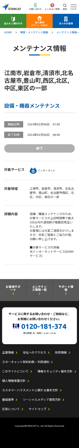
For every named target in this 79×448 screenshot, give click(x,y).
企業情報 (8, 352)
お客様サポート (13, 288)
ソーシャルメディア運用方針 (42, 399)
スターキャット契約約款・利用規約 (25, 362)
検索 (65, 9)
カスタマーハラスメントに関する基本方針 (30, 390)
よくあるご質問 (52, 9)
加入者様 (39, 24)
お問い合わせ (35, 9)
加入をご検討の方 (13, 23)
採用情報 (61, 352)
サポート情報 (66, 288)
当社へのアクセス (34, 352)
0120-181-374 (43, 326)
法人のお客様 (66, 23)
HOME (8, 32)
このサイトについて (15, 371)
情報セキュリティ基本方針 (55, 371)
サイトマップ (37, 409)
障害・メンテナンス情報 (34, 32)
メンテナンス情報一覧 (39, 288)
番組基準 (8, 399)
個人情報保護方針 (14, 380)
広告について (11, 409)
